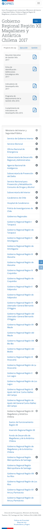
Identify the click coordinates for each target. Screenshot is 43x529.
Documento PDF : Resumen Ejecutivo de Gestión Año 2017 (35, 56)
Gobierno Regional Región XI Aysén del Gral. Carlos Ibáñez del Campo (20, 392)
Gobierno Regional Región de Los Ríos (22, 483)
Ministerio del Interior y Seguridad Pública (16, 131)
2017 (25, 14)
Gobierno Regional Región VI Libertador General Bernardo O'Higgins (20, 305)
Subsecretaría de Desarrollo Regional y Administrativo (20, 158)
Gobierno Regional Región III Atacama (20, 255)
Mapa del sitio (21, 522)
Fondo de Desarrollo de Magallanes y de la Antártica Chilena (21, 438)
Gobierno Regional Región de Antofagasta (20, 247)
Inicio (3, 10)
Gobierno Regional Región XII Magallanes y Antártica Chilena (18, 13)
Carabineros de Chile (16, 197)
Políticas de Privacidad (21, 520)
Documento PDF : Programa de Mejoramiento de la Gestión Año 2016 (35, 97)
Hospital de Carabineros (18, 203)
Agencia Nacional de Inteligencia (16, 166)
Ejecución (24, 48)
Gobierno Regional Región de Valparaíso (20, 296)
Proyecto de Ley (10, 48)
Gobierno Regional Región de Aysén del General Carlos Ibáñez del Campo (21, 403)
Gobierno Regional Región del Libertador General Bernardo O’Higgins (20, 316)
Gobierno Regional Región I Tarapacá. (19, 223)
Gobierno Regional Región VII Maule (20, 326)
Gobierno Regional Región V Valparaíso (19, 288)
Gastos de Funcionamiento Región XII (21, 423)
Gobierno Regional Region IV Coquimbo (20, 271)
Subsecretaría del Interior (18, 192)
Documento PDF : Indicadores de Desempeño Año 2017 (35, 85)
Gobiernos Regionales (17, 216)
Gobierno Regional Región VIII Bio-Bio (20, 342)
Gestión (34, 48)
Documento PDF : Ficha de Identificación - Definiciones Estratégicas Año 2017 (35, 68)
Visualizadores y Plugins (22, 524)
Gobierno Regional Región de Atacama (20, 263)
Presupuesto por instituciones (16, 10)
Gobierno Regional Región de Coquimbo (20, 280)
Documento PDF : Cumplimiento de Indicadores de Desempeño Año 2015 (35, 109)
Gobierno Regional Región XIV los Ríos (20, 475)
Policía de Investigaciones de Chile (20, 209)
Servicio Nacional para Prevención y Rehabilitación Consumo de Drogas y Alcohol (20, 184)
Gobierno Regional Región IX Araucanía (20, 358)
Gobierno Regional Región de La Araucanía (21, 366)
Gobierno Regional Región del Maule (20, 334)
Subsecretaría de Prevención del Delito (20, 174)
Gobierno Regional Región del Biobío (20, 350)
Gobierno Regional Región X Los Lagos (19, 374)
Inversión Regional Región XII (22, 430)
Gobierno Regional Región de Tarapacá (20, 231)
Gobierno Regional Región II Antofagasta (19, 239)
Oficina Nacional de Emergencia (16, 150)
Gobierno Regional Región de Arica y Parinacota (20, 499)
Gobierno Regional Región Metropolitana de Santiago (19, 458)
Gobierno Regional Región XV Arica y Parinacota (20, 491)
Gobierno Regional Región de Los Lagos (22, 382)
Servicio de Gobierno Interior (20, 138)
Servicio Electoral (15, 144)
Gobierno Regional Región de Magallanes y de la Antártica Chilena (20, 449)
